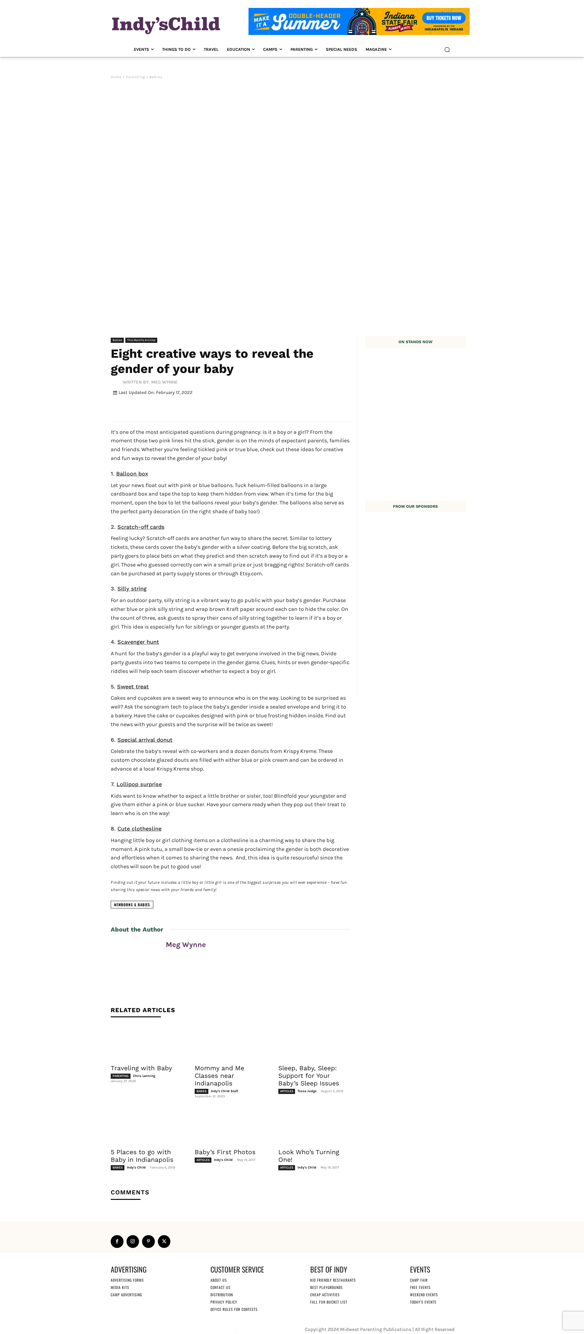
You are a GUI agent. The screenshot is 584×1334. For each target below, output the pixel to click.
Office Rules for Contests (234, 1309)
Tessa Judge (307, 1091)
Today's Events (423, 1301)
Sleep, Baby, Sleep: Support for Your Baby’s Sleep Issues (308, 1075)
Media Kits (120, 1287)
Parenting (135, 77)
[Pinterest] (148, 1241)
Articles (286, 1091)
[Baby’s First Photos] (230, 1126)
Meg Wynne (164, 382)
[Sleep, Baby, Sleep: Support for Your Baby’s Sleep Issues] (314, 1043)
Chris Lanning (144, 1076)
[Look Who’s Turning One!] (314, 1126)
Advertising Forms (127, 1280)
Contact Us (220, 1287)
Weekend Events (424, 1294)
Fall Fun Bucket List (328, 1301)
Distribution (221, 1294)
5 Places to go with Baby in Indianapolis (142, 1155)
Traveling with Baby (141, 1068)
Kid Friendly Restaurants (333, 1280)
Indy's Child (136, 1167)
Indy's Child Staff (224, 1091)
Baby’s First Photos (225, 1152)
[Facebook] (117, 1241)
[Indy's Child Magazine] (165, 24)
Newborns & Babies (132, 904)
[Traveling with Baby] (146, 1043)
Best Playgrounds (326, 1287)
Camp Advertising (126, 1294)
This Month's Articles (141, 340)
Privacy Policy (223, 1301)
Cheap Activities (325, 1294)
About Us (218, 1280)
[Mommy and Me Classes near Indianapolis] (230, 1043)
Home (116, 77)
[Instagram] (133, 1241)
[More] (260, 407)
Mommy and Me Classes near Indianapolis (219, 1075)
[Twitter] (164, 1241)
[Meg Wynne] (117, 382)
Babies (155, 77)
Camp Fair (419, 1280)
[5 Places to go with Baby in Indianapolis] (146, 1126)
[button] (447, 49)
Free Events (420, 1287)
